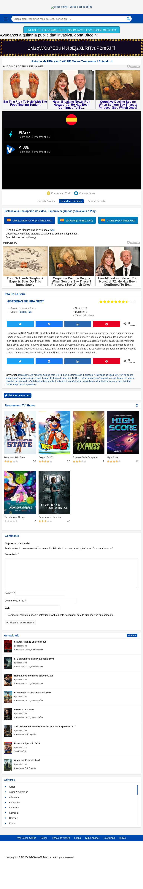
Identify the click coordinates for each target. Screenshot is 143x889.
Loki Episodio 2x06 (24, 709)
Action (12, 787)
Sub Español (37, 650)
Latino (27, 650)
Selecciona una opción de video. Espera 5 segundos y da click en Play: (50, 211)
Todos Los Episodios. (71, 201)
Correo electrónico (15, 600)
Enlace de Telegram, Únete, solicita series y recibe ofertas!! (72, 30)
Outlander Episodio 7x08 (27, 760)
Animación (14, 802)
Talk (29, 312)
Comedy (13, 818)
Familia (22, 312)
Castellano (19, 650)
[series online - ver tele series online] (71, 6)
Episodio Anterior (46, 201)
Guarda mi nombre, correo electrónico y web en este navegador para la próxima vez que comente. (61, 615)
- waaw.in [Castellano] (78, 220)
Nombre (10, 593)
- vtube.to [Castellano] (120, 220)
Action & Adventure (18, 792)
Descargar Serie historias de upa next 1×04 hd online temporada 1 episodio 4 (56, 375)
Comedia (13, 813)
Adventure (14, 797)
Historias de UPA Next (25, 301)
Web (7, 608)
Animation (14, 807)
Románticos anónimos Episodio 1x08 (33, 675)
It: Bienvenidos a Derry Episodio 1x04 (34, 658)
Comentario (12, 554)
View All (132, 635)
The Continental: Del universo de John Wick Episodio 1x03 (45, 726)
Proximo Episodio (97, 201)
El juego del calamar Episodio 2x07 (32, 692)
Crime (12, 823)
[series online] (71, 874)
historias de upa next (19, 395)
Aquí (52, 230)
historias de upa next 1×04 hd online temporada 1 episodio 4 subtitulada (86, 378)
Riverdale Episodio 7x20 (27, 743)
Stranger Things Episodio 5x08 (30, 642)
